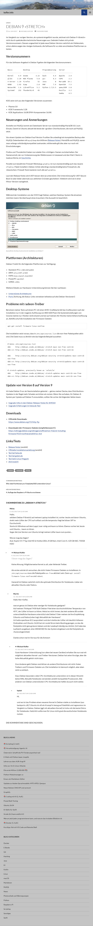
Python (6, 900)
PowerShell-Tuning (11, 801)
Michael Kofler (27, 31)
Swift (6, 918)
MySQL (28, 470)
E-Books (7, 848)
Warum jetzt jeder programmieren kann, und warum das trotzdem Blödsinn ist (33, 818)
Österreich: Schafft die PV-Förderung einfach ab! (22, 753)
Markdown (8, 883)
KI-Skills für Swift (10, 810)
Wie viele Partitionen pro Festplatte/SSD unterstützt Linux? (28, 482)
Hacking (7, 856)
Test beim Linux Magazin (18, 459)
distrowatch (13, 462)
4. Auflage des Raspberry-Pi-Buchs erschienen (23, 491)
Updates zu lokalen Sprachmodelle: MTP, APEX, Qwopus (25, 783)
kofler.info (8, 12)
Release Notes (54, 140)
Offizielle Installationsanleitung (21, 450)
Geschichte (26, 158)
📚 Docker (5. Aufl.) (11, 823)
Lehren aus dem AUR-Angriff (14, 761)
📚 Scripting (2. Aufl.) (11, 744)
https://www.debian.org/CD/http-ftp (23, 422)
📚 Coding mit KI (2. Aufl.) (13, 796)
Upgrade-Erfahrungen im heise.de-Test (24, 406)
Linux (8, 23)
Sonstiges (7, 913)
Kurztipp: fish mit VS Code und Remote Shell (20, 827)
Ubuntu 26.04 (9, 805)
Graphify (7, 792)
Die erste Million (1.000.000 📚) (15, 770)
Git (5, 852)
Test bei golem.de (15, 456)
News (6, 891)
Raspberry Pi (8, 905)
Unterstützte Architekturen (19, 293)
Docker (6, 843)
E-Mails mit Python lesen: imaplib (16, 757)
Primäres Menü (90, 12)
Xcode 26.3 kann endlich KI (14, 814)
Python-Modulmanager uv (13, 775)
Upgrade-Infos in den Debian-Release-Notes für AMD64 (31, 403)
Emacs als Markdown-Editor (14, 779)
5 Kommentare (42, 31)
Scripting (7, 909)
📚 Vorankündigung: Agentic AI (15, 748)
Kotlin (6, 869)
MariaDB (19, 470)
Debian (10, 470)
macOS (6, 878)
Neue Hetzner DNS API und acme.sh (17, 788)
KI (4, 865)
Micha (12, 509)
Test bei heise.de (15, 453)
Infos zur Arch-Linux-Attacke (14, 766)
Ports (10, 296)
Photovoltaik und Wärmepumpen (16, 896)
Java (5, 861)
